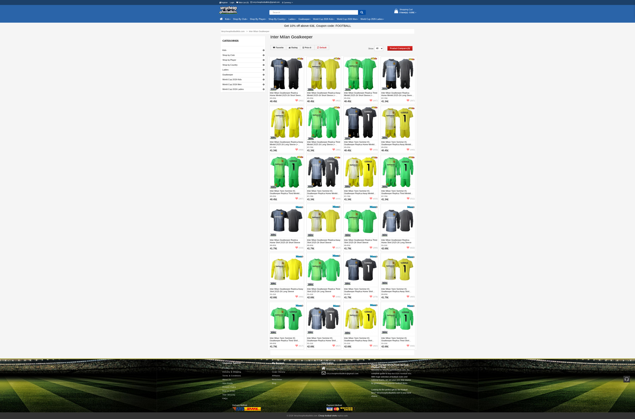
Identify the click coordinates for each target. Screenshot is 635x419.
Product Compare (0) (400, 48)
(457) (338, 346)
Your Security (228, 395)
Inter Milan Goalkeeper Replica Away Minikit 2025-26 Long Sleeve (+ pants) (286, 144)
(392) (301, 101)
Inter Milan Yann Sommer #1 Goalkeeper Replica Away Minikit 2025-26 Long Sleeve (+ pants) (359, 193)
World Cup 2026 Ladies (233, 89)
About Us (226, 379)
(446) (338, 297)
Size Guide (227, 383)
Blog (274, 383)
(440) (412, 150)
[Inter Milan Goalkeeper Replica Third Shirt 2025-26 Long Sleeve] (324, 270)
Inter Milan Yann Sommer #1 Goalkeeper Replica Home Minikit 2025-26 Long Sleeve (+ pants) (322, 193)
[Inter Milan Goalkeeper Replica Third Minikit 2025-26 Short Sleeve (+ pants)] (361, 74)
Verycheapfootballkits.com (338, 369)
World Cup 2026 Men (232, 84)
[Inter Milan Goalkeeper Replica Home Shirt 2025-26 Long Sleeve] (398, 221)
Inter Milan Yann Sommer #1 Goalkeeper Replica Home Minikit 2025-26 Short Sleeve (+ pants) (359, 144)
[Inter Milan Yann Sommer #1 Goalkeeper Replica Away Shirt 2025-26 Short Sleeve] (398, 270)
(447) (375, 101)
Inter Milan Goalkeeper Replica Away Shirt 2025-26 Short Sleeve (323, 241)
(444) (338, 199)
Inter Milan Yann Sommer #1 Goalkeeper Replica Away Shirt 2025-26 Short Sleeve (395, 291)
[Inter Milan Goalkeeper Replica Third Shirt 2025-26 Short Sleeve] (361, 221)
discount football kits (401, 374)
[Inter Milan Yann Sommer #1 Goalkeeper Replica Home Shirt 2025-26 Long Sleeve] (324, 319)
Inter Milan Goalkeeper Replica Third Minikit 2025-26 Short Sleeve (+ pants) (360, 95)
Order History (278, 372)
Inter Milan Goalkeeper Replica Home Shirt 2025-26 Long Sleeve (396, 241)
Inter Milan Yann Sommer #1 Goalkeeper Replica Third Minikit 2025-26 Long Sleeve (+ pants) (396, 193)
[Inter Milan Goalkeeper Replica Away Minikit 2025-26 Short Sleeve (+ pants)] (324, 74)
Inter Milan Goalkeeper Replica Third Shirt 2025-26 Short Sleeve (360, 241)
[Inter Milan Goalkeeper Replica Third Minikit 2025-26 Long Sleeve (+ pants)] (324, 123)
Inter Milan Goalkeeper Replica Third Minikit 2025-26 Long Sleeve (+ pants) (323, 144)
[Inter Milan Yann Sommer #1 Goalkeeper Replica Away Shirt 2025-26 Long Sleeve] (361, 319)
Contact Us (227, 368)
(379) (375, 297)
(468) (301, 150)
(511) (412, 199)
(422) (412, 248)
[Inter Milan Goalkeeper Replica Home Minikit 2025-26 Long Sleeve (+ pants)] (398, 74)
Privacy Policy (229, 387)
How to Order (228, 391)
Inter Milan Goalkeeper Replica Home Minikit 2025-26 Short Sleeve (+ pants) (286, 95)
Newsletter (277, 379)
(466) (301, 297)
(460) (412, 297)
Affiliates (276, 376)
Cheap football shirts (327, 416)
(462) (338, 101)
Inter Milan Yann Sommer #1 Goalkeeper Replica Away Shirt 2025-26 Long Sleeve (358, 340)
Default (323, 47)
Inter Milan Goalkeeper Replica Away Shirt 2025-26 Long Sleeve (286, 290)
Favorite (280, 47)
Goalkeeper (227, 75)
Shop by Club (228, 55)
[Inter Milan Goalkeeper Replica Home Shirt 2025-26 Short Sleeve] (286, 221)
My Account (277, 368)
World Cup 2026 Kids (232, 79)
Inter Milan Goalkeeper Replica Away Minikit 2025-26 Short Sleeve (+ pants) (323, 95)
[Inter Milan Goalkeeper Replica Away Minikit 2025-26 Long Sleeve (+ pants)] (286, 123)
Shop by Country (229, 65)
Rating (294, 47)
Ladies (225, 70)
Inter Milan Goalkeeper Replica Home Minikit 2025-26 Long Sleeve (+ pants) (397, 95)
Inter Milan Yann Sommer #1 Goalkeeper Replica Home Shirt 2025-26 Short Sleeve (358, 291)
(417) (338, 248)
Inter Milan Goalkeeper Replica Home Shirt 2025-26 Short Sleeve (285, 241)
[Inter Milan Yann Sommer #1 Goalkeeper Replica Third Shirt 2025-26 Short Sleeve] (286, 319)
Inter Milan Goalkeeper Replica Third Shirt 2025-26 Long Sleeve (323, 290)
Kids (224, 50)
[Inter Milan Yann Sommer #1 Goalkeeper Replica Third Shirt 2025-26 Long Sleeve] (398, 319)
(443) (375, 150)
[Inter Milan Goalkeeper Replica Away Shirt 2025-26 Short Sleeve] (324, 221)
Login (232, 2)
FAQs (225, 398)
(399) (375, 248)
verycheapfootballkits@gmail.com (266, 2)
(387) (301, 199)
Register (224, 2)
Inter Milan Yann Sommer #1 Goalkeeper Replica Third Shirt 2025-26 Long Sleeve (395, 340)
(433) (375, 199)
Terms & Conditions (231, 376)
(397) (412, 101)
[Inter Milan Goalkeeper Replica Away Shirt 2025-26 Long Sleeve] (286, 270)
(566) (412, 346)
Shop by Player (229, 60)
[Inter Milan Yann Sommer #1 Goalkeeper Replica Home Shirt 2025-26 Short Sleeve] (361, 270)
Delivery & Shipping (231, 372)
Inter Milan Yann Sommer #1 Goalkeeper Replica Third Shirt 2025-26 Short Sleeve (284, 340)
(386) (338, 150)
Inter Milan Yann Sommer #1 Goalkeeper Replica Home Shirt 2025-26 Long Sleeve (321, 340)
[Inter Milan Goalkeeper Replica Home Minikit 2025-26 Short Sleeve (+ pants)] (286, 74)
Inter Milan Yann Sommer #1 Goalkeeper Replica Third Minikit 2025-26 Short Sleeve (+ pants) (284, 193)
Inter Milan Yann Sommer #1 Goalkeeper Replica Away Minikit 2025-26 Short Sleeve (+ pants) (396, 144)
